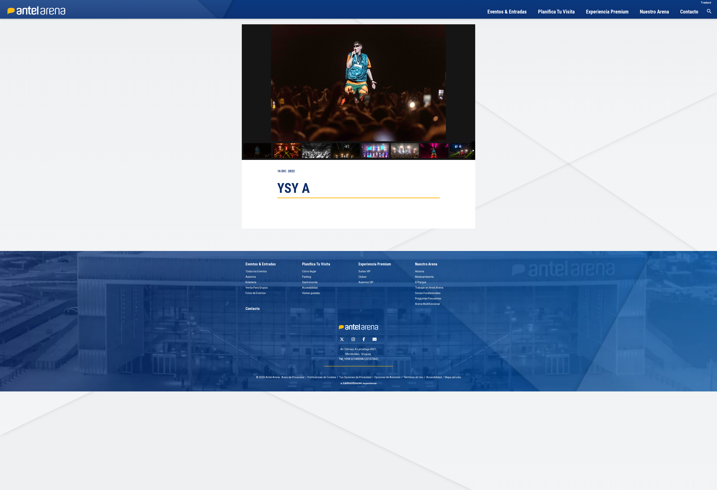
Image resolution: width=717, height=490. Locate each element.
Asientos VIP (365, 282)
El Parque (420, 282)
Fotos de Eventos (256, 293)
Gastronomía (309, 282)
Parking (306, 276)
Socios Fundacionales (427, 293)
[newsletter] (375, 339)
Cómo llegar (309, 271)
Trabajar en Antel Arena (429, 287)
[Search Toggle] (709, 11)
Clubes (362, 276)
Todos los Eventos (256, 271)
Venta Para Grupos (257, 287)
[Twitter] (342, 339)
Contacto (689, 12)
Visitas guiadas (311, 293)
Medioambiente (424, 276)
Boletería (251, 282)
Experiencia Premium (607, 12)
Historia (419, 271)
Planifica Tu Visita (556, 12)
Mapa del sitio (453, 377)
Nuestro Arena (654, 12)
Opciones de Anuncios (387, 377)
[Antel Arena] (36, 10)
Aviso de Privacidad (292, 377)
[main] (358, 137)
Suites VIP (364, 271)
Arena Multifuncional (427, 303)
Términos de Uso (413, 377)
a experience (359, 383)
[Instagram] (353, 339)
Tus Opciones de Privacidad (355, 377)
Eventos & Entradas (507, 12)
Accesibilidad (310, 287)
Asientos (251, 276)
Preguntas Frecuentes (428, 298)
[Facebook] (363, 339)
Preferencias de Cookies (321, 377)
